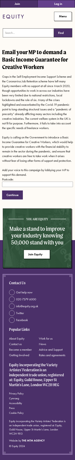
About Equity (16, 338)
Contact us (15, 344)
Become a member (20, 350)
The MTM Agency (33, 440)
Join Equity (35, 254)
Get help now (24, 292)
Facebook (22, 320)
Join (17, 4)
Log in (58, 4)
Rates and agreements (52, 355)
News (42, 344)
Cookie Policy (16, 413)
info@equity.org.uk (27, 306)
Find (61, 33)
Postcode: (8, 179)
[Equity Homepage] (13, 17)
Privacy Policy (16, 393)
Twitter (20, 313)
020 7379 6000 (26, 299)
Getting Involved (19, 355)
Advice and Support (51, 350)
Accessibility (15, 403)
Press (12, 408)
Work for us (45, 338)
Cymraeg (14, 398)
